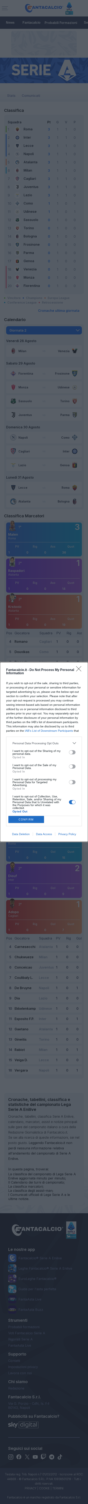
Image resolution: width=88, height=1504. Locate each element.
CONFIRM (26, 819)
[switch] (72, 752)
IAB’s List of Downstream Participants (49, 730)
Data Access (44, 834)
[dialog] (44, 752)
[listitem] (44, 743)
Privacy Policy (67, 834)
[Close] (80, 670)
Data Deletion (21, 834)
